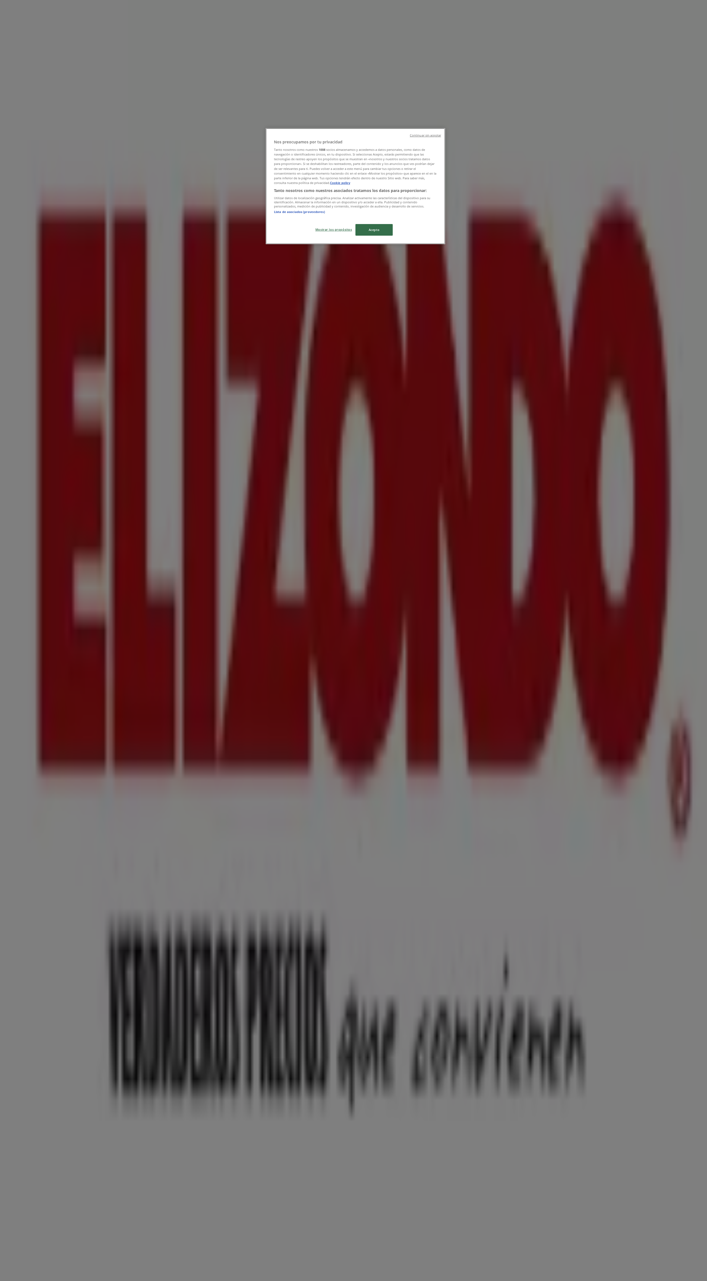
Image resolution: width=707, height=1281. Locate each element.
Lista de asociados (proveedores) (299, 212)
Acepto (374, 230)
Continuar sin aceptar (425, 135)
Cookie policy (340, 183)
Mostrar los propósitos (333, 229)
